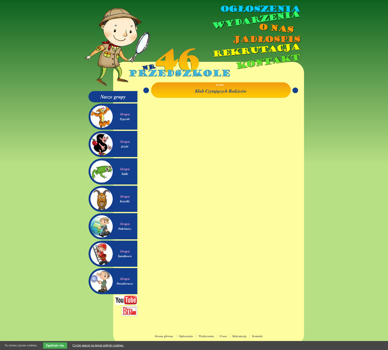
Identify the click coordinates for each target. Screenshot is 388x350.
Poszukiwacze (125, 283)
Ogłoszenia (260, 9)
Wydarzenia (255, 20)
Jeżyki (124, 146)
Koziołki (125, 201)
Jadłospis (266, 39)
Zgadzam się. (55, 345)
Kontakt (267, 61)
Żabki (124, 174)
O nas (275, 28)
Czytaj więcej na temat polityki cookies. (98, 345)
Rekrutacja (256, 50)
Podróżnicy (124, 229)
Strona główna (164, 336)
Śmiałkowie (125, 256)
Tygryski (125, 119)
